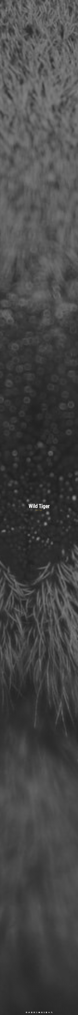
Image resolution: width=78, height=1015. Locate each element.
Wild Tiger (39, 506)
